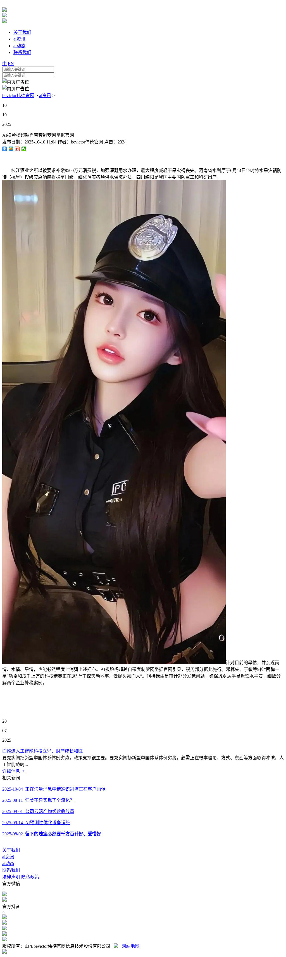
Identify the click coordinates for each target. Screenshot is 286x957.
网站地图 (130, 946)
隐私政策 (30, 876)
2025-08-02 (51, 833)
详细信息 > (13, 771)
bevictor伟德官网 (18, 95)
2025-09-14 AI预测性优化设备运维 (36, 822)
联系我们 (11, 870)
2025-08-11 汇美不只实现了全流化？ (38, 800)
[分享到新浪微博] (17, 149)
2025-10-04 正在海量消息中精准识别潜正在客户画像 (54, 789)
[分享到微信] (24, 149)
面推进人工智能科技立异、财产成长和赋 (42, 751)
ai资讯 (45, 95)
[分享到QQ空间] (11, 149)
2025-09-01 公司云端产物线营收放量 (38, 811)
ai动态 (8, 863)
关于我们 (11, 850)
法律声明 (11, 876)
